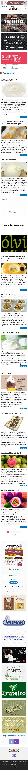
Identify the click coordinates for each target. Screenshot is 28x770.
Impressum (14, 766)
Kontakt (11, 764)
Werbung (16, 764)
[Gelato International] (14, 9)
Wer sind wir (4, 764)
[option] (12, 6)
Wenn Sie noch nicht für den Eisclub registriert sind (14, 590)
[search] (26, 8)
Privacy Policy (23, 764)
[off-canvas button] (2, 9)
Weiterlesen (23, 290)
